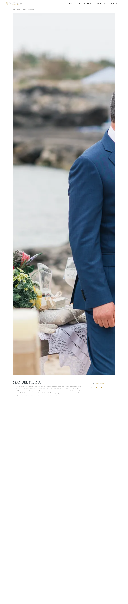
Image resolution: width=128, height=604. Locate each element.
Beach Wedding (100, 383)
